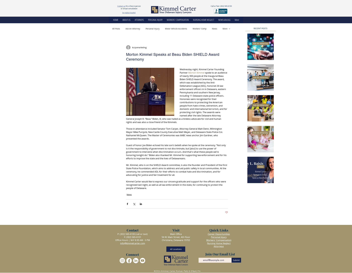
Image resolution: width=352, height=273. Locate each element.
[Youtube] (142, 260)
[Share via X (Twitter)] (134, 204)
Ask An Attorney (133, 28)
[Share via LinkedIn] (141, 204)
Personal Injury (153, 28)
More (225, 28)
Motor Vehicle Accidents (176, 28)
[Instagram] (122, 260)
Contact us (121, 6)
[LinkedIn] (135, 260)
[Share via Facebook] (127, 204)
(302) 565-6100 (226, 6)
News (214, 28)
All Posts (116, 28)
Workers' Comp (200, 28)
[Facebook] (129, 260)
